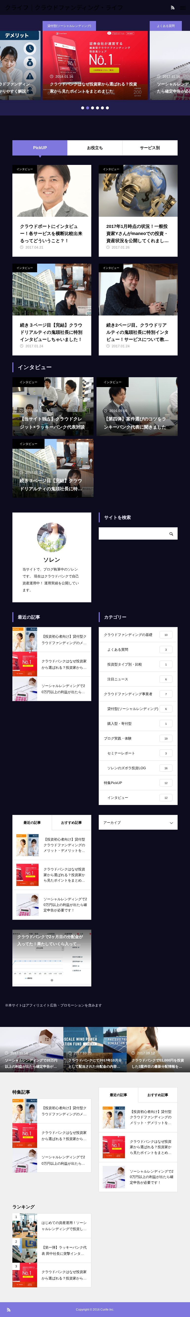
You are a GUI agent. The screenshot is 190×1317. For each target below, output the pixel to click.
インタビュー (25, 169)
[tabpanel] (95, 60)
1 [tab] (82, 107)
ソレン (51, 560)
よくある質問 (166, 26)
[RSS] (172, 7)
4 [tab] (97, 107)
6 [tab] (107, 107)
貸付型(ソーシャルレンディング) (69, 26)
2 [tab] (87, 107)
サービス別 (150, 148)
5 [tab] (102, 107)
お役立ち (95, 148)
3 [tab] (92, 107)
